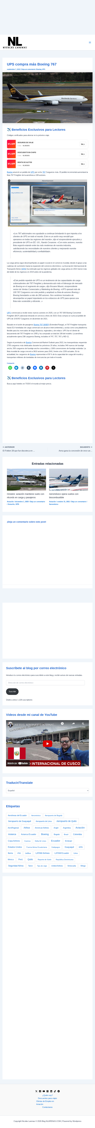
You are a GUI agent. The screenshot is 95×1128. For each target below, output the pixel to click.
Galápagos (55, 847)
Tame (30, 866)
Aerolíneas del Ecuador (17, 815)
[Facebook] (40, 1091)
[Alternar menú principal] (90, 42)
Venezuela (71, 866)
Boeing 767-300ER (41, 325)
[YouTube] (44, 1091)
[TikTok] (55, 1091)
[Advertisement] (47, 17)
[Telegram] (59, 1091)
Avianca (12, 834)
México (11, 860)
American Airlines (42, 828)
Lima (76, 853)
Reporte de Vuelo (44, 860)
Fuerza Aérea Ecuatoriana (36, 847)
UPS (43, 69)
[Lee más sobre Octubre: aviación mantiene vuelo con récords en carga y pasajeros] (26, 479)
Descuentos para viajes (47, 1098)
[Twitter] (36, 1091)
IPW (19, 853)
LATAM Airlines (43, 853)
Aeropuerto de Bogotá (53, 815)
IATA (24, 269)
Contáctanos (47, 1107)
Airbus (27, 827)
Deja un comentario (28, 69)
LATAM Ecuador (62, 853)
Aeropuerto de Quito (67, 821)
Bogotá (56, 834)
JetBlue (28, 853)
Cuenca (27, 841)
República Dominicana (64, 860)
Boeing (38, 69)
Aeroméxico (53, 504)
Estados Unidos (15, 847)
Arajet (56, 828)
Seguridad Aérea (15, 865)
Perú (20, 859)
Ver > (83, 144)
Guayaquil (69, 847)
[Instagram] (47, 1091)
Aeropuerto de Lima (44, 821)
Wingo (83, 866)
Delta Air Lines (40, 841)
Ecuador (55, 840)
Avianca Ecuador (28, 834)
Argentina (67, 828)
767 (43, 172)
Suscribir (12, 692)
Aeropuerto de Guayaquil (19, 821)
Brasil (66, 834)
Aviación (10, 502)
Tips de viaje (42, 866)
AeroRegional (13, 828)
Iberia (10, 853)
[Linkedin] (51, 1091)
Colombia (77, 834)
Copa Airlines (14, 841)
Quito (30, 859)
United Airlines (57, 866)
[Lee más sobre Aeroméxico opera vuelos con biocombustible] (68, 479)
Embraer (68, 841)
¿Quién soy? (47, 1095)
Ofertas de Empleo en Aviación (45, 1102)
